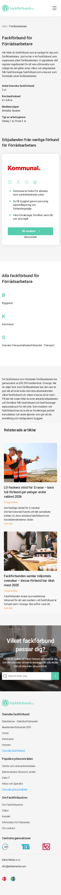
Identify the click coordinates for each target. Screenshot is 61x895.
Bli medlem (29, 231)
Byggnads (7, 303)
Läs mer (8, 523)
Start (4, 26)
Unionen (6, 744)
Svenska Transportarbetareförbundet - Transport (28, 345)
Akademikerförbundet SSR (16, 727)
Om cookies (8, 828)
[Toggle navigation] (54, 8)
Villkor (5, 810)
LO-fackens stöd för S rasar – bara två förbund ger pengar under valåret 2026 (29, 492)
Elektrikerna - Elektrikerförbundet (20, 721)
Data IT (6, 777)
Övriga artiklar (11, 502)
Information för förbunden (16, 822)
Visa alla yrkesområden (14, 789)
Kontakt (6, 816)
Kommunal (7, 324)
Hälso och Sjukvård (12, 783)
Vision (5, 733)
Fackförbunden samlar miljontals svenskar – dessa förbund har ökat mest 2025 (29, 580)
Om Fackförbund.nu (12, 804)
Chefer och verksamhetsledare (18, 766)
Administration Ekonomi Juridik (18, 772)
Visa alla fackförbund (13, 750)
